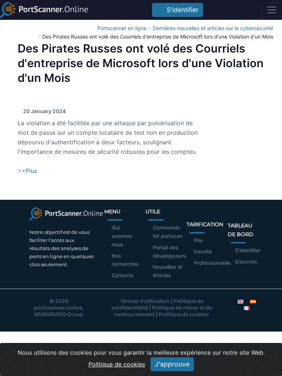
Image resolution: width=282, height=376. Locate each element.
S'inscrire (246, 261)
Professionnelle (212, 263)
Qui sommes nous (122, 235)
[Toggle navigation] (271, 10)
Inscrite (203, 251)
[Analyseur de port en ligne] (44, 10)
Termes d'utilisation (145, 301)
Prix (198, 240)
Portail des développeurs (169, 251)
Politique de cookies (184, 314)
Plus (31, 170)
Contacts (123, 275)
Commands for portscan (167, 231)
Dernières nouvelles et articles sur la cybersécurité (213, 28)
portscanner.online (58, 307)
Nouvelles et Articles (167, 271)
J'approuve (172, 364)
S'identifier (181, 10)
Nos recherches (125, 260)
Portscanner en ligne (122, 28)
